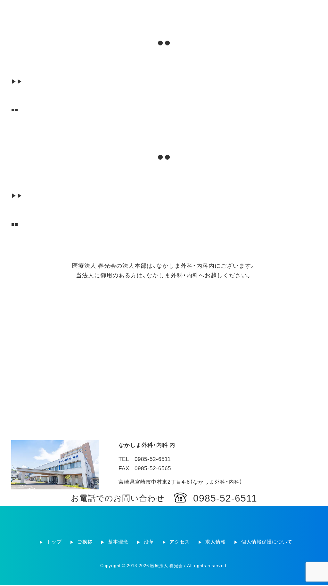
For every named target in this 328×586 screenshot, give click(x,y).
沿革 (202, 9)
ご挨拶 (154, 9)
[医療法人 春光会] (44, 9)
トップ (131, 9)
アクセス (225, 9)
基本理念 (179, 9)
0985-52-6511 (225, 497)
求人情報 (253, 9)
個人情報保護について (297, 9)
